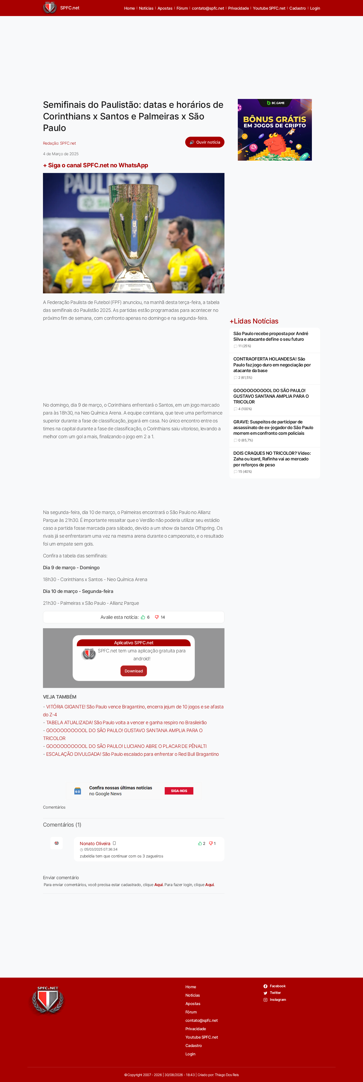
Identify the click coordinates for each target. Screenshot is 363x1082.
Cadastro (297, 8)
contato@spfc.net (208, 8)
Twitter (275, 992)
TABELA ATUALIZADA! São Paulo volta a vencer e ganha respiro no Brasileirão (126, 722)
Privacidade (238, 8)
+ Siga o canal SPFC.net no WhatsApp (95, 165)
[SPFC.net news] (133, 791)
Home (129, 8)
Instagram (277, 999)
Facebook (277, 986)
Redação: (59, 143)
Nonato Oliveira (95, 843)
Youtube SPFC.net (269, 8)
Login (315, 8)
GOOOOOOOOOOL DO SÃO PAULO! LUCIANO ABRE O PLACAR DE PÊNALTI (126, 746)
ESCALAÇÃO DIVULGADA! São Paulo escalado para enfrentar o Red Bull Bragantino (132, 754)
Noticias (146, 8)
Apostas (165, 8)
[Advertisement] (181, 54)
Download (134, 670)
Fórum (182, 8)
